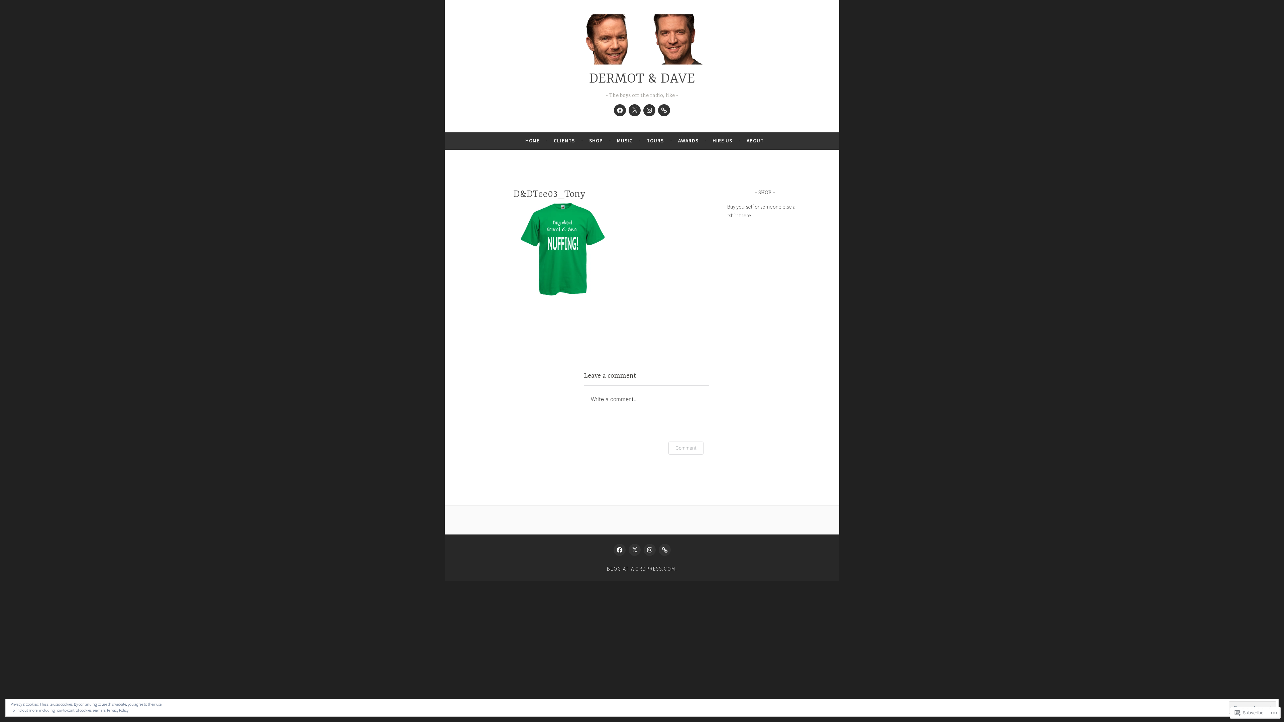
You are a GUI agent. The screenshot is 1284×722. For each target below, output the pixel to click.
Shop (596, 140)
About (755, 140)
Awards (688, 140)
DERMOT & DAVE (642, 79)
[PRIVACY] (664, 110)
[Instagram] (649, 110)
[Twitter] (634, 110)
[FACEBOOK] (619, 550)
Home (532, 140)
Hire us (722, 140)
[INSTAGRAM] (649, 550)
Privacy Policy (117, 710)
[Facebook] (620, 110)
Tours (655, 140)
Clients (564, 140)
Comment (686, 448)
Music (625, 140)
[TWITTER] (634, 550)
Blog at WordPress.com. (642, 569)
